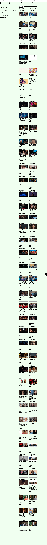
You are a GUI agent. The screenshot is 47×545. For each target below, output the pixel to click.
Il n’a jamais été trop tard (22, 346)
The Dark (31, 500)
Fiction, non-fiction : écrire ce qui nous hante (23, 359)
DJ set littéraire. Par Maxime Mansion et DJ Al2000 (32, 184)
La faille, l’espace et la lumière (23, 243)
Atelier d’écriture (32, 130)
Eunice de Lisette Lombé (32, 198)
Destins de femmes (21, 297)
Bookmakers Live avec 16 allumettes (23, 61)
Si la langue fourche (21, 448)
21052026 (34, 7)
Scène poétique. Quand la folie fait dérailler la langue (33, 462)
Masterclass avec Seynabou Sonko (32, 476)
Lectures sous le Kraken (22, 50)
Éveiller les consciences (22, 385)
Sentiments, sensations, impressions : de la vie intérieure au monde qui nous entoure (23, 93)
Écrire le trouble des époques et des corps (22, 309)
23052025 (27, 8)
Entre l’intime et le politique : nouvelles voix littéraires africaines (33, 283)
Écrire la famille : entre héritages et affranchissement (23, 282)
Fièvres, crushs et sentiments (23, 210)
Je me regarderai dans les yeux (32, 321)
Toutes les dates (21, 7)
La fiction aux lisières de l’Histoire (32, 119)
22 (19, 8)
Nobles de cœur (22, 17)
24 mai (30, 8)
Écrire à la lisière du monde (22, 423)
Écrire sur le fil (32, 372)
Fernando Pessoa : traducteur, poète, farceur (23, 527)
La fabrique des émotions (32, 210)
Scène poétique (22, 73)
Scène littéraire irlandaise (32, 156)
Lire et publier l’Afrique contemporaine (32, 256)
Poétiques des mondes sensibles (33, 514)
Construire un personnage (32, 80)
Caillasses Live (22, 333)
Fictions (30, 220)
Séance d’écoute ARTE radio (32, 74)
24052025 (33, 8)
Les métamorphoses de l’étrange (32, 449)
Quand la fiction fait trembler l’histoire (22, 501)
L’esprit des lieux (32, 60)
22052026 (24, 8)
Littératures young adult (33, 269)
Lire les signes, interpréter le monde (32, 359)
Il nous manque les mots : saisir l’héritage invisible (33, 435)
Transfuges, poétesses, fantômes (31, 396)
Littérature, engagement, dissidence (22, 170)
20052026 (31, 7)
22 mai (21, 8)
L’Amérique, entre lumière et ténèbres (23, 409)
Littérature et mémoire (22, 145)
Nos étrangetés (22, 27)
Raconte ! (21, 220)
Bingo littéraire (32, 107)
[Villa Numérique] (46, 275)
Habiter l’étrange (23, 255)
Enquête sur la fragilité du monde (23, 183)
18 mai (26, 7)
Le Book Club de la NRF (33, 334)
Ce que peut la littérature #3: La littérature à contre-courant (23, 515)
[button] (3, 17)
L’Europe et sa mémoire (32, 40)
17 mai (24, 7)
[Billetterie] (46, 273)
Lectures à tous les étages (33, 50)
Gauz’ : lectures (22, 372)
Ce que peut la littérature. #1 (32, 408)
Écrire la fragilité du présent (32, 297)
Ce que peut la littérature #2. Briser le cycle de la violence (23, 463)
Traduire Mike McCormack (32, 346)
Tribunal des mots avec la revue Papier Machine (23, 269)
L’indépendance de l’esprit (23, 435)
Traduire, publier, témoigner (23, 119)
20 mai (28, 7)
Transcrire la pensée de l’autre (32, 243)
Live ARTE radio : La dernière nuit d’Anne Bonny (23, 85)
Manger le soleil (32, 384)
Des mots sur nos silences (32, 230)
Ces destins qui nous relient (22, 40)
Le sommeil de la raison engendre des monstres (32, 28)
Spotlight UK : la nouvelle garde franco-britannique (23, 156)
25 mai (35, 8)
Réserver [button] (20, 28)
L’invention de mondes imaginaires (22, 230)
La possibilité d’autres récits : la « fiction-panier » (33, 486)
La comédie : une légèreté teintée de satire (33, 92)
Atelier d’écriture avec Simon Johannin (23, 486)
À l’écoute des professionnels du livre (33, 527)
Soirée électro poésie (22, 198)
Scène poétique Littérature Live (22, 108)
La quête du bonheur (31, 17)
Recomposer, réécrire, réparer (22, 396)
